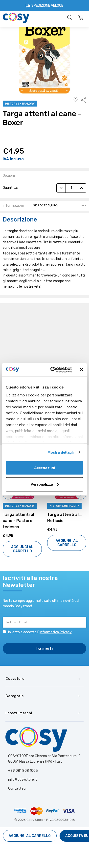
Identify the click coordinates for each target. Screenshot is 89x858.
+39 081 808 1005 (23, 771)
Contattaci (17, 788)
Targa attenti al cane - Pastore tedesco (18, 520)
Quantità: (10, 188)
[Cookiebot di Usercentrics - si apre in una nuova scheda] (53, 369)
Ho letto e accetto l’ (39, 632)
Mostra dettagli (60, 452)
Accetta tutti (44, 468)
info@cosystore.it (22, 779)
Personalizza (42, 484)
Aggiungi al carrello (22, 549)
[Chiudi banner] (81, 369)
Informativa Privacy (56, 632)
